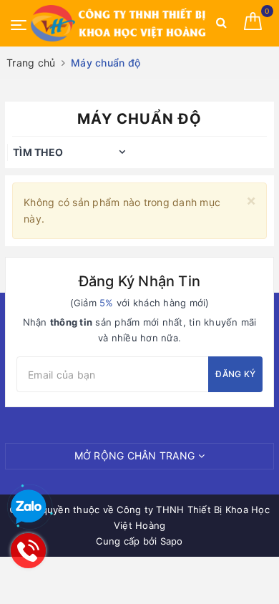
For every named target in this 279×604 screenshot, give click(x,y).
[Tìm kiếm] (221, 25)
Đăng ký (235, 374)
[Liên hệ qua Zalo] (28, 507)
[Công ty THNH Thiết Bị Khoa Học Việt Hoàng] (119, 23)
